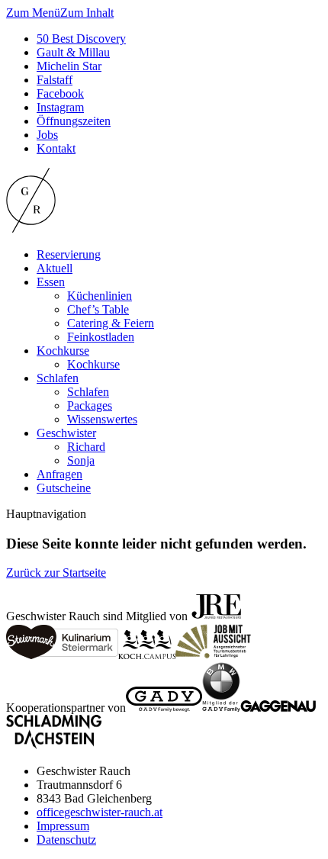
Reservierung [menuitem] (69, 254)
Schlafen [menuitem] (58, 378)
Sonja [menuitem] (81, 460)
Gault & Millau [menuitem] (73, 52)
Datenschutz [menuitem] (66, 839)
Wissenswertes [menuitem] (102, 419)
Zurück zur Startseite (56, 572)
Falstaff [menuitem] (54, 79)
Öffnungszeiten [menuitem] (74, 120)
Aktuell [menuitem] (54, 268)
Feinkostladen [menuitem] (100, 336)
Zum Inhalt (87, 12)
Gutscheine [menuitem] (64, 487)
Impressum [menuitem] (63, 825)
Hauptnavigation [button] (46, 513)
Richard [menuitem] (86, 446)
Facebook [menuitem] (60, 93)
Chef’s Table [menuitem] (98, 309)
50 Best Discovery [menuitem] (81, 38)
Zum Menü (33, 12)
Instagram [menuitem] (60, 107)
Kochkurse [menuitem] (63, 350)
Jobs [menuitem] (47, 134)
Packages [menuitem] (89, 405)
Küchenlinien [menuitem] (99, 295)
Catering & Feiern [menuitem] (110, 323)
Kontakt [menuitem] (56, 148)
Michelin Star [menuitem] (69, 66)
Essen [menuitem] (51, 281)
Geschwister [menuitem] (66, 432)
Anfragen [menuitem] (59, 474)
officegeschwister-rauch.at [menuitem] (99, 812)
